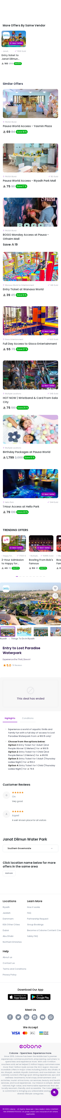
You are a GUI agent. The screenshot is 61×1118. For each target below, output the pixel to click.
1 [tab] (17, 576)
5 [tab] (30, 576)
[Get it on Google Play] (40, 997)
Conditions (28, 718)
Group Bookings (35, 924)
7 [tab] (37, 576)
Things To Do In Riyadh (23, 638)
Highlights (10, 718)
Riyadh (3, 638)
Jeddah (7, 912)
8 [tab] (41, 576)
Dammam (8, 918)
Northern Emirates (12, 941)
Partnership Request (37, 918)
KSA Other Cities (11, 924)
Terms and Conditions (14, 968)
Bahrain (9, 873)
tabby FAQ (32, 936)
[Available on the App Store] (18, 997)
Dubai (6, 930)
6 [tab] (34, 576)
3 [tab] (24, 576)
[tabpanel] (13, 52)
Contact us (9, 963)
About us (7, 957)
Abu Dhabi (8, 936)
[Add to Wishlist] (55, 588)
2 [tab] (20, 576)
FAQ (29, 912)
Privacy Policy (9, 974)
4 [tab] (27, 576)
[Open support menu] (54, 1092)
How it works (33, 907)
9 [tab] (44, 576)
